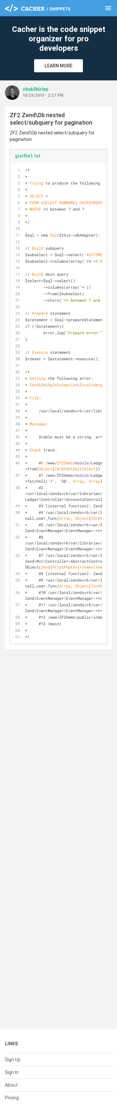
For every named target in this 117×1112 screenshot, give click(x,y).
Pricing (12, 1098)
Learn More (58, 66)
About (11, 1085)
